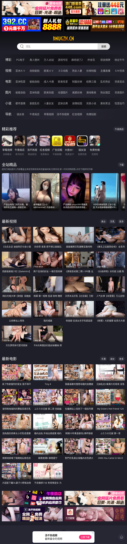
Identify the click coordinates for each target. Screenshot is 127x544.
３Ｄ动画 (63, 70)
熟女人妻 (77, 70)
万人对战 (49, 60)
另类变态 (120, 81)
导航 (8, 114)
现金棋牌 (105, 60)
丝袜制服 (91, 70)
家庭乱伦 (34, 103)
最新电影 (9, 358)
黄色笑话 (105, 103)
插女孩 (20, 114)
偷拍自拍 (34, 81)
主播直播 (105, 70)
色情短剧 (91, 114)
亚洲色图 (34, 92)
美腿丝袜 (77, 92)
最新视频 (9, 221)
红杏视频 (77, 114)
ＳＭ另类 (120, 70)
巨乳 (112, 221)
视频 (8, 71)
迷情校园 (77, 103)
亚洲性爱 (20, 81)
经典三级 (91, 81)
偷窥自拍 (20, 92)
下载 (121, 164)
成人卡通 (49, 81)
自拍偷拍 (34, 70)
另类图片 (120, 92)
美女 (103, 221)
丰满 (103, 358)
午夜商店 (34, 114)
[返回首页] (121, 537)
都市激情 (20, 103)
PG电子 (20, 60)
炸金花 (91, 60)
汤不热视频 (63, 114)
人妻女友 (49, 103)
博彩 (8, 60)
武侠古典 (63, 103)
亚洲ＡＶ (20, 70)
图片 (8, 92)
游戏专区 (63, 60)
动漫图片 (63, 92)
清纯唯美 (91, 92)
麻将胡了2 (77, 60)
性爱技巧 (120, 103)
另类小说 (91, 103)
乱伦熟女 (105, 81)
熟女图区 (105, 92)
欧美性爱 (63, 81)
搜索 (103, 46)
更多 (121, 221)
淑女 (112, 358)
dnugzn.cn (63, 38)
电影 (8, 81)
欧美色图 (49, 92)
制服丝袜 (77, 81)
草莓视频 (49, 114)
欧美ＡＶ (49, 70)
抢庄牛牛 (120, 60)
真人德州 (34, 60)
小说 (8, 103)
